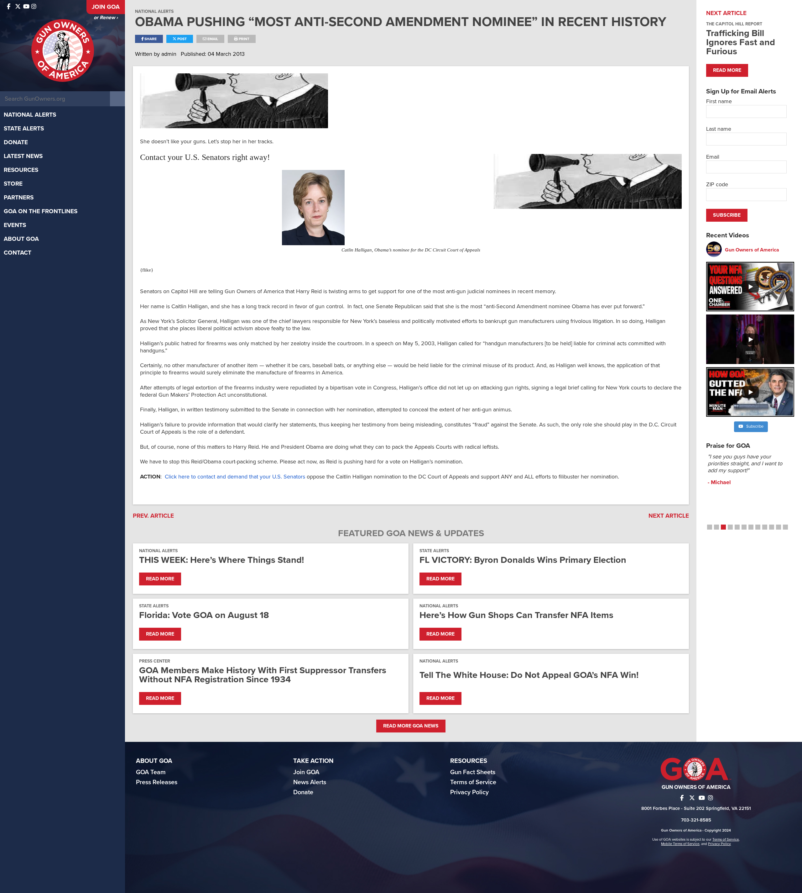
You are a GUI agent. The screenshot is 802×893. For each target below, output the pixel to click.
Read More (160, 579)
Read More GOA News (411, 726)
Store (13, 183)
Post (181, 39)
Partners (19, 197)
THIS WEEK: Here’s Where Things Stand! (221, 559)
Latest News (23, 156)
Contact (17, 252)
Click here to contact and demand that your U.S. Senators (235, 476)
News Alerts (309, 782)
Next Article (668, 515)
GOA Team (151, 772)
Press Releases (156, 782)
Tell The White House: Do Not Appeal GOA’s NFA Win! (528, 674)
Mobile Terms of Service (680, 844)
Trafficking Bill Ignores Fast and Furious (740, 42)
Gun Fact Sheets (472, 772)
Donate (16, 142)
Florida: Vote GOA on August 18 (204, 615)
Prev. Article (153, 515)
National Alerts (30, 114)
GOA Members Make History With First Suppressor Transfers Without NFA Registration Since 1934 (262, 675)
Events (15, 225)
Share (150, 39)
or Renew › (106, 17)
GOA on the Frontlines (40, 211)
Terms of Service (473, 782)
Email (212, 39)
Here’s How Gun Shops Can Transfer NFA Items (516, 615)
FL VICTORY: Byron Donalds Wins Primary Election (522, 559)
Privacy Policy (469, 792)
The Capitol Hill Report (734, 24)
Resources (21, 169)
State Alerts (24, 128)
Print (243, 39)
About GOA (21, 238)
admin (169, 53)
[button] (709, 527)
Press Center (154, 661)
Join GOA (106, 6)
